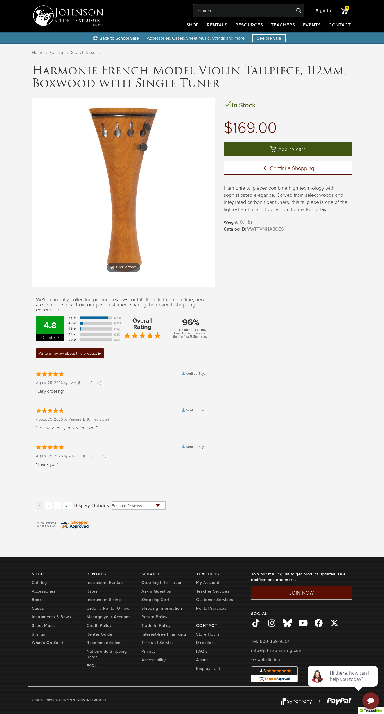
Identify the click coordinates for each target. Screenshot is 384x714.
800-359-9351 (275, 641)
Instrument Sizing (104, 599)
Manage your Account (108, 617)
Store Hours (208, 634)
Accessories (44, 591)
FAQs (92, 666)
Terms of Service (157, 643)
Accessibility (153, 660)
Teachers (283, 25)
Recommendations (105, 643)
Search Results (85, 52)
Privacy (148, 651)
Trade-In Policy (156, 625)
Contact (340, 25)
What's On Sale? (48, 643)
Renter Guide (99, 634)
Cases (38, 608)
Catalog (57, 52)
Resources (249, 25)
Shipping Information (161, 608)
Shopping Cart (155, 599)
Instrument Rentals (105, 582)
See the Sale (269, 38)
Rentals (217, 25)
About (202, 660)
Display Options (91, 505)
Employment (208, 668)
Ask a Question (156, 591)
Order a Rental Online (108, 608)
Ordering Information (161, 582)
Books (38, 599)
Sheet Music (44, 625)
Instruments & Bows (51, 617)
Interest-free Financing (163, 634)
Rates (92, 591)
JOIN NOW (301, 592)
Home (38, 52)
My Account (207, 582)
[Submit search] (299, 11)
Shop (192, 25)
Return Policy (154, 617)
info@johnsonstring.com (277, 650)
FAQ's (202, 651)
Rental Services (211, 608)
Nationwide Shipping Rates (107, 654)
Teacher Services (213, 591)
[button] (323, 11)
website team (270, 659)
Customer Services (214, 599)
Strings (38, 634)
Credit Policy (99, 625)
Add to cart (291, 149)
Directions (206, 643)
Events (312, 25)
